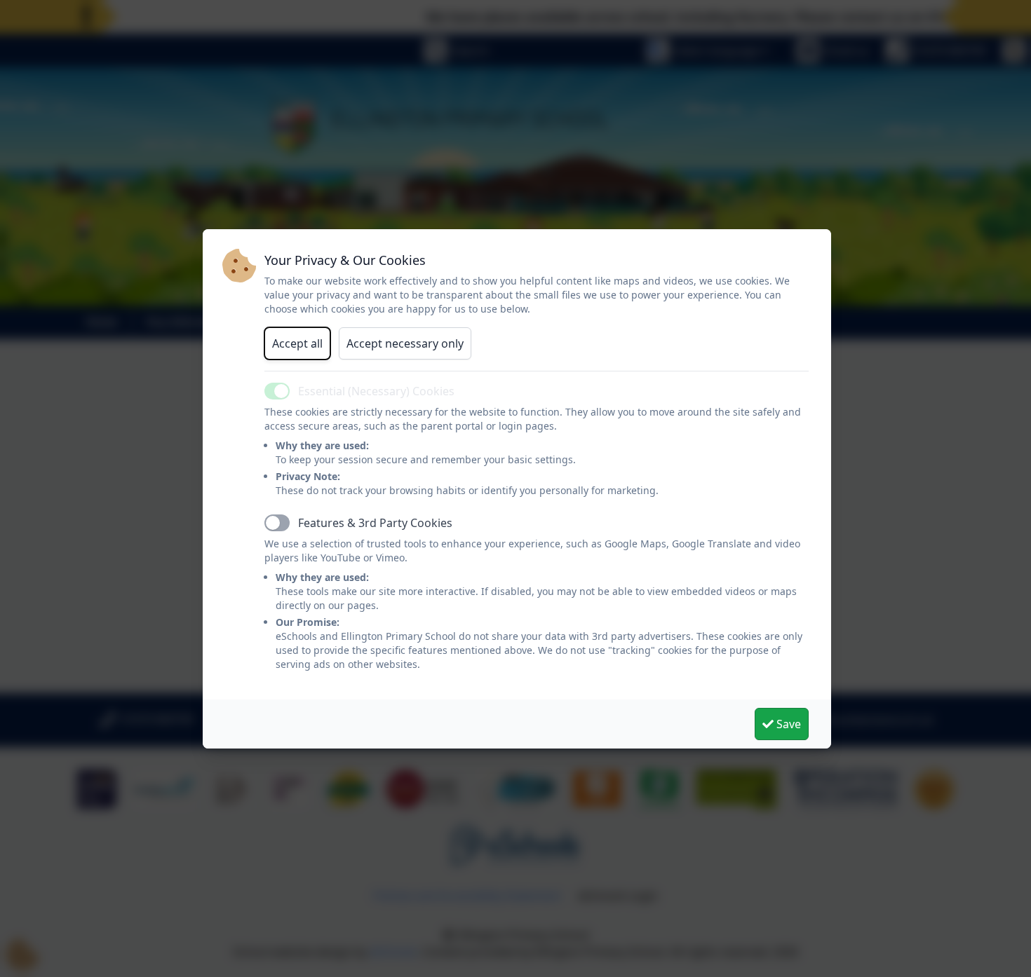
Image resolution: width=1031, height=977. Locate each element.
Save (787, 724)
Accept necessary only (405, 343)
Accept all (297, 343)
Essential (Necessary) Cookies (376, 391)
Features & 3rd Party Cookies (375, 523)
